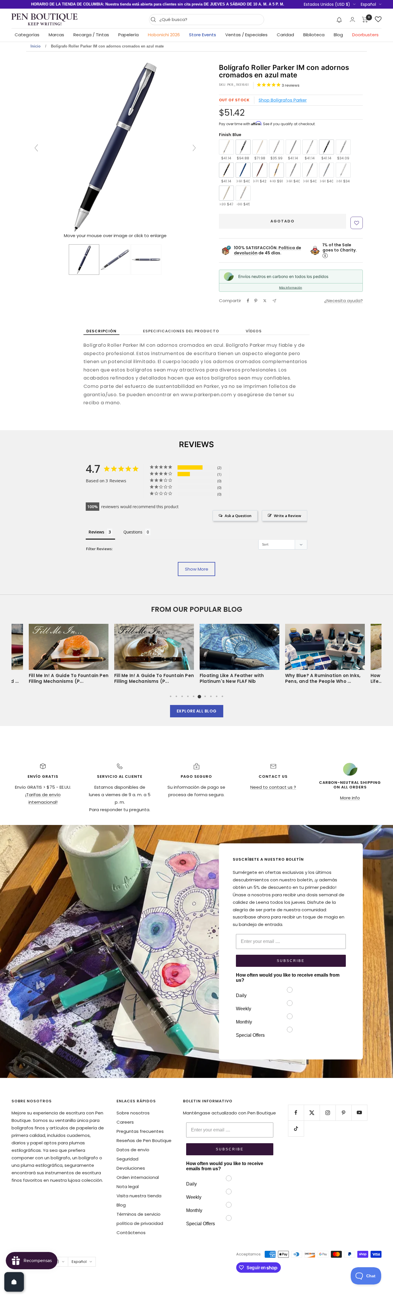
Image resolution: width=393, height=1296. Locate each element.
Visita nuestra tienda (139, 1196)
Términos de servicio (139, 1214)
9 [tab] (217, 696)
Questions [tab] (132, 532)
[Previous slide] (36, 148)
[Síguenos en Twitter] (312, 1112)
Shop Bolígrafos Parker (283, 100)
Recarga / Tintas (91, 35)
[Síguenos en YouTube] (359, 1112)
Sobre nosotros (133, 1113)
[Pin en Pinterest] (255, 301)
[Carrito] (365, 19)
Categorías (27, 35)
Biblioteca (314, 35)
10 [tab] (222, 696)
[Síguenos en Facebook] (296, 1112)
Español (368, 4)
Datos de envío (133, 1150)
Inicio (35, 46)
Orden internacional (138, 1177)
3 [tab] (182, 696)
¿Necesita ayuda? (343, 301)
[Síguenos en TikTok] (296, 1128)
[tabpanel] (239, 656)
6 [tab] (199, 696)
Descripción (101, 331)
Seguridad (127, 1159)
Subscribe (291, 961)
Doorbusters (365, 35)
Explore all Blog (197, 711)
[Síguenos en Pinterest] (343, 1112)
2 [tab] (176, 696)
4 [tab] (188, 696)
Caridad (285, 35)
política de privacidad (140, 1223)
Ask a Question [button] (238, 515)
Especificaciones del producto (181, 331)
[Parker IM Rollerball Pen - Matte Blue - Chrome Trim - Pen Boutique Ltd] (84, 259)
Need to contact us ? (273, 787)
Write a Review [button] (287, 515)
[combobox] (210, 19)
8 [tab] (211, 696)
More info (350, 798)
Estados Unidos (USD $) (327, 4)
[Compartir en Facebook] (248, 301)
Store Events (202, 35)
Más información (290, 287)
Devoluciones (131, 1168)
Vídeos (254, 331)
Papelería (128, 35)
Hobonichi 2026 (164, 35)
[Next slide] (194, 148)
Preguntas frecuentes (140, 1131)
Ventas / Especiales (246, 35)
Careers (125, 1122)
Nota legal (128, 1186)
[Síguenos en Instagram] (327, 1112)
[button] (339, 20)
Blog (338, 35)
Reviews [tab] (96, 532)
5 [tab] (194, 696)
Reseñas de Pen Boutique (144, 1140)
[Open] (14, 1282)
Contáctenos (131, 1233)
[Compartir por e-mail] (274, 301)
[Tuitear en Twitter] (264, 301)
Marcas (56, 35)
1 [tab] (170, 696)
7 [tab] (205, 696)
